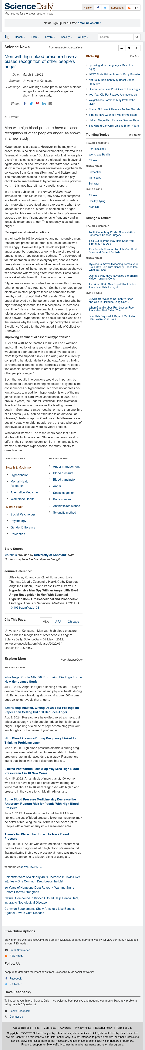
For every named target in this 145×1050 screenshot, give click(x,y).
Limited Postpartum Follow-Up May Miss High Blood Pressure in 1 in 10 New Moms (42, 771)
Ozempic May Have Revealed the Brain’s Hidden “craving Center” (113, 277)
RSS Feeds (16, 955)
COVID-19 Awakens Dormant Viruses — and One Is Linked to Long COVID (113, 300)
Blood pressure (63, 473)
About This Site (22, 1027)
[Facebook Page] (98, 7)
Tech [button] (34, 37)
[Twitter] (31, 103)
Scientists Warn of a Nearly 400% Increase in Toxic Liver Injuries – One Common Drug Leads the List (42, 879)
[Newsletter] (136, 7)
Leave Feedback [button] (20, 1011)
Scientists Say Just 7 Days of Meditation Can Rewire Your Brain (112, 317)
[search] (136, 37)
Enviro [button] (49, 37)
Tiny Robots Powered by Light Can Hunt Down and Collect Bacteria (113, 250)
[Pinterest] (37, 103)
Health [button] (19, 37)
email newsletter (89, 23)
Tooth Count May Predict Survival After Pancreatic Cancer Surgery (112, 233)
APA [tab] (58, 621)
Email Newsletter (20, 950)
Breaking (92, 56)
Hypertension (20, 475)
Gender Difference (23, 527)
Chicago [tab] (73, 621)
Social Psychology (23, 514)
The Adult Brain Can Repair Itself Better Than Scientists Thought (112, 285)
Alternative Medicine (24, 492)
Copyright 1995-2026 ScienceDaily (27, 1033)
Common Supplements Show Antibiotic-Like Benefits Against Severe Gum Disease (40, 910)
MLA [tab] (46, 621)
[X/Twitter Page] (105, 7)
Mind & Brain (14, 507)
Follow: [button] (88, 7)
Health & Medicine (18, 467)
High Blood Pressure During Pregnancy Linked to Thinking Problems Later (40, 740)
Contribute (50, 1027)
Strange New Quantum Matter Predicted (113, 114)
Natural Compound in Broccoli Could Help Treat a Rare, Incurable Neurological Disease (42, 900)
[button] (122, 48)
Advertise (65, 1027)
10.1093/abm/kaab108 (24, 607)
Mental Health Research (20, 483)
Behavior (94, 183)
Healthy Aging (97, 201)
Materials (11, 555)
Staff (37, 1027)
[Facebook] (24, 103)
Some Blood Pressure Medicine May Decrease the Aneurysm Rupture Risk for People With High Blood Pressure (42, 803)
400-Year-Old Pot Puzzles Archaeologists (113, 94)
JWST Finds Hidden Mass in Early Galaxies (114, 74)
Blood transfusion (64, 479)
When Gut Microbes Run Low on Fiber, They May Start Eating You (112, 309)
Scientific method (64, 512)
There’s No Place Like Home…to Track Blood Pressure (37, 836)
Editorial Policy (104, 1027)
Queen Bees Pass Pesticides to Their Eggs (114, 89)
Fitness (93, 160)
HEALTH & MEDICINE (97, 143)
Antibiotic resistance (66, 506)
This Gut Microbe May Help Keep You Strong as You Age (111, 242)
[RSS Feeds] (129, 7)
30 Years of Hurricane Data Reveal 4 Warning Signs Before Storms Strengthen (39, 889)
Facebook (16, 978)
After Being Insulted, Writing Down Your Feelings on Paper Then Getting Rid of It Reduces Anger (42, 709)
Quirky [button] (82, 37)
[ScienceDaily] (29, 6)
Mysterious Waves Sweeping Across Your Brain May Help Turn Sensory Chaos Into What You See (113, 267)
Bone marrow (62, 499)
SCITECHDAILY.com (31, 867)
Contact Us (16, 1016)
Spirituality (95, 178)
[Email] (50, 103)
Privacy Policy (83, 1027)
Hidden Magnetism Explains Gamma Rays (114, 120)
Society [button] (65, 37)
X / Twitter (16, 984)
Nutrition (94, 206)
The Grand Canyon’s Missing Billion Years (114, 125)
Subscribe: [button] (117, 7)
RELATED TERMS (58, 458)
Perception (18, 534)
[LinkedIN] (44, 103)
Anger (57, 486)
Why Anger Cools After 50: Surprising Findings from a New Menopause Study (43, 679)
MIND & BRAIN (94, 166)
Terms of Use (124, 1027)
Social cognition (64, 492)
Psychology (18, 520)
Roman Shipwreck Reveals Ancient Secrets (114, 109)
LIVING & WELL (94, 189)
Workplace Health (23, 499)
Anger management (66, 466)
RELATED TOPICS (15, 458)
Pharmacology (97, 149)
